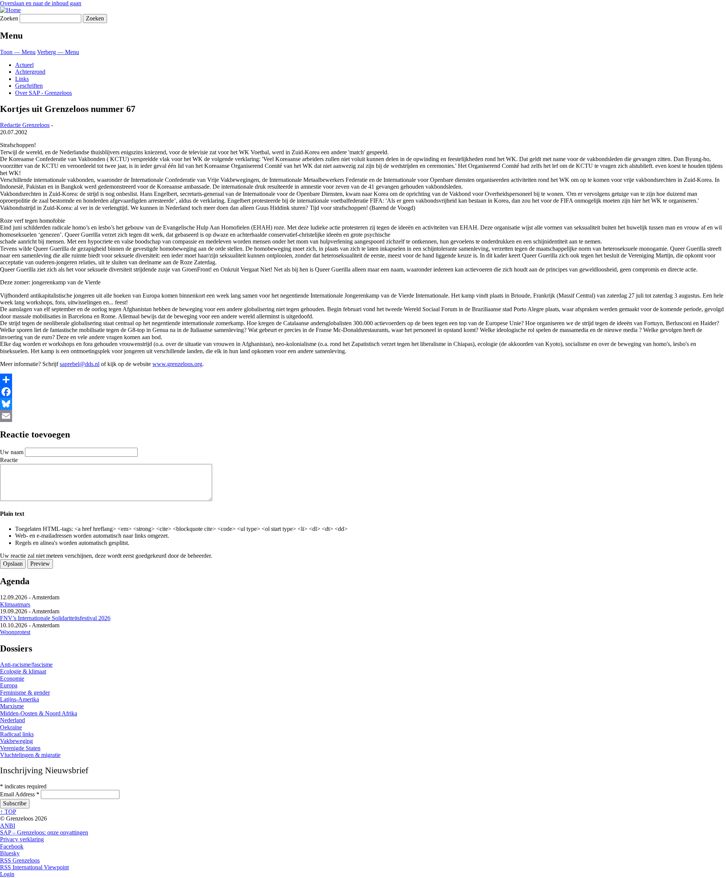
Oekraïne (11, 727)
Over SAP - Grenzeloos (43, 93)
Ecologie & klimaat (23, 671)
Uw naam (11, 452)
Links (22, 79)
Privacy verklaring (22, 839)
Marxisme (12, 706)
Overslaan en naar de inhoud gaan (40, 3)
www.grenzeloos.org (177, 364)
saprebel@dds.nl (79, 364)
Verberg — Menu (58, 52)
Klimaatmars (15, 604)
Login (7, 874)
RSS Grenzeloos (20, 860)
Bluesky (10, 853)
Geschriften (29, 85)
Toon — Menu (18, 52)
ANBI (7, 825)
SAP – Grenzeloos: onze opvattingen (44, 832)
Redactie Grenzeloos (25, 125)
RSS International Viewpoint (34, 867)
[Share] (363, 380)
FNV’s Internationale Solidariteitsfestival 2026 (55, 618)
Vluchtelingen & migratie (30, 755)
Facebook (11, 846)
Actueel (24, 65)
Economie (12, 678)
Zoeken (9, 18)
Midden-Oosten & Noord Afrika (38, 713)
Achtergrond (30, 71)
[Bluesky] (363, 404)
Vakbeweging (16, 741)
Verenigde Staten (20, 748)
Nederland (12, 720)
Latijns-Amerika (19, 699)
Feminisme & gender (25, 692)
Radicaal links (17, 734)
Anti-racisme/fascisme (26, 664)
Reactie (9, 460)
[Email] (363, 416)
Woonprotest (15, 632)
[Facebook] (363, 392)
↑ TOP (8, 811)
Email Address (19, 794)
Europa (8, 685)
